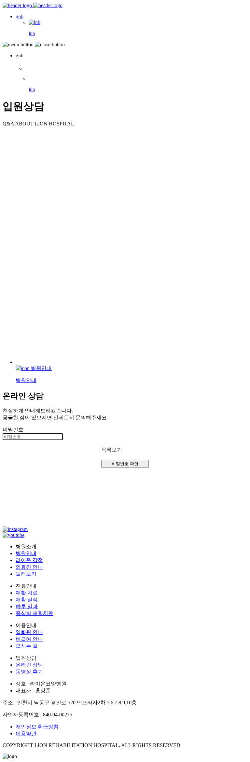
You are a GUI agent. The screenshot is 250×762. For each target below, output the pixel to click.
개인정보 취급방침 (37, 726)
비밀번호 (13, 429)
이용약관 (26, 733)
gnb (19, 16)
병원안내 (26, 553)
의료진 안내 (29, 567)
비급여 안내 (29, 639)
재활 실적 (27, 599)
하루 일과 (27, 606)
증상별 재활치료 (34, 613)
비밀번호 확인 (125, 463)
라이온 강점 (29, 560)
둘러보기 (26, 574)
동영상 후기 (29, 671)
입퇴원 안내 (29, 632)
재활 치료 (27, 593)
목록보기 (111, 450)
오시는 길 (27, 646)
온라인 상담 (29, 665)
